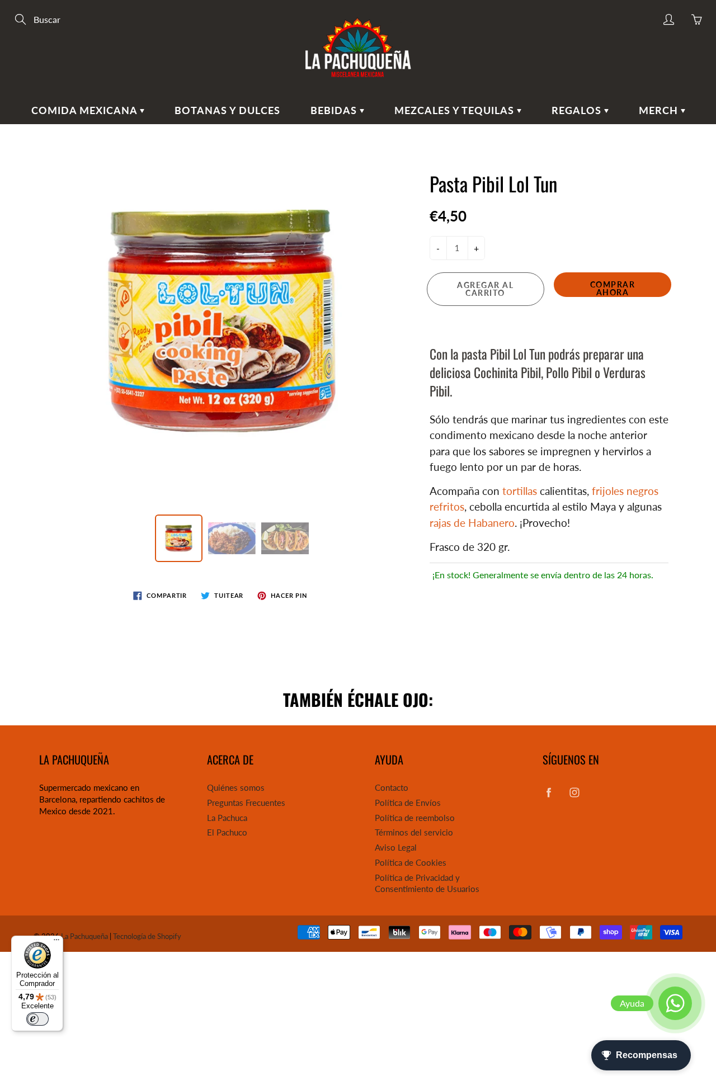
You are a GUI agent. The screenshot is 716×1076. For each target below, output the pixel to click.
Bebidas (335, 110)
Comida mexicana (85, 110)
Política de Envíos (408, 803)
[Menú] (56, 942)
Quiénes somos (236, 787)
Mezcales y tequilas (455, 110)
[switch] (37, 1019)
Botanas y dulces (227, 110)
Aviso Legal (396, 847)
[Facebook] (548, 792)
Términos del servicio (414, 832)
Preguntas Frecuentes (246, 803)
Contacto (391, 787)
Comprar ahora (612, 288)
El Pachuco (227, 832)
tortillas (519, 490)
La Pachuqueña (84, 936)
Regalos (578, 110)
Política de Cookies (410, 862)
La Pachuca (227, 818)
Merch (660, 110)
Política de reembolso (415, 818)
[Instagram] (574, 792)
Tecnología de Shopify (147, 936)
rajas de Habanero (472, 522)
